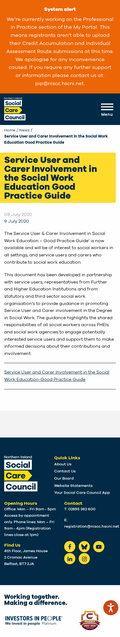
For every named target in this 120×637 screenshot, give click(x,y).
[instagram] (84, 558)
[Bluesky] (84, 546)
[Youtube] (98, 546)
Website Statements (73, 486)
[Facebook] (69, 546)
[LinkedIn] (69, 558)
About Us (62, 464)
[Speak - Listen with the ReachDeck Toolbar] (110, 607)
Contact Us (65, 471)
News (24, 130)
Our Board (64, 478)
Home (9, 130)
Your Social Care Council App (82, 493)
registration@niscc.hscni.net (91, 526)
